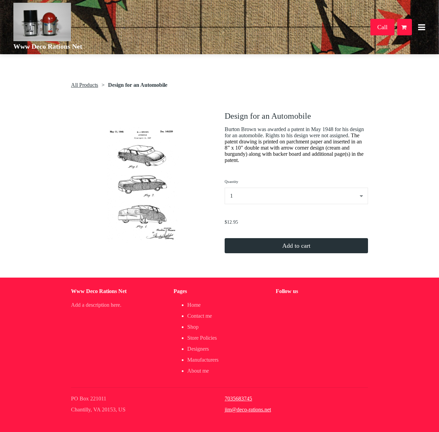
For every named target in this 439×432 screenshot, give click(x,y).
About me (198, 371)
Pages (180, 291)
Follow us (287, 291)
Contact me (199, 316)
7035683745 (238, 398)
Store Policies (202, 338)
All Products (84, 85)
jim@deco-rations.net (248, 409)
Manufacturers (202, 360)
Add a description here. (96, 305)
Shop (193, 327)
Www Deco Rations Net (47, 46)
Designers (198, 349)
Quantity (231, 181)
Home (194, 305)
